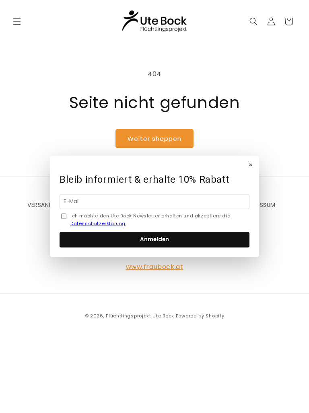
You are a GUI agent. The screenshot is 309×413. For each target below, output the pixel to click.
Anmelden (154, 240)
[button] (17, 21)
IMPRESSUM (259, 205)
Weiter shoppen (154, 138)
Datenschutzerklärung (98, 224)
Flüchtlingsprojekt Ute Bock (140, 316)
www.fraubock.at (154, 266)
